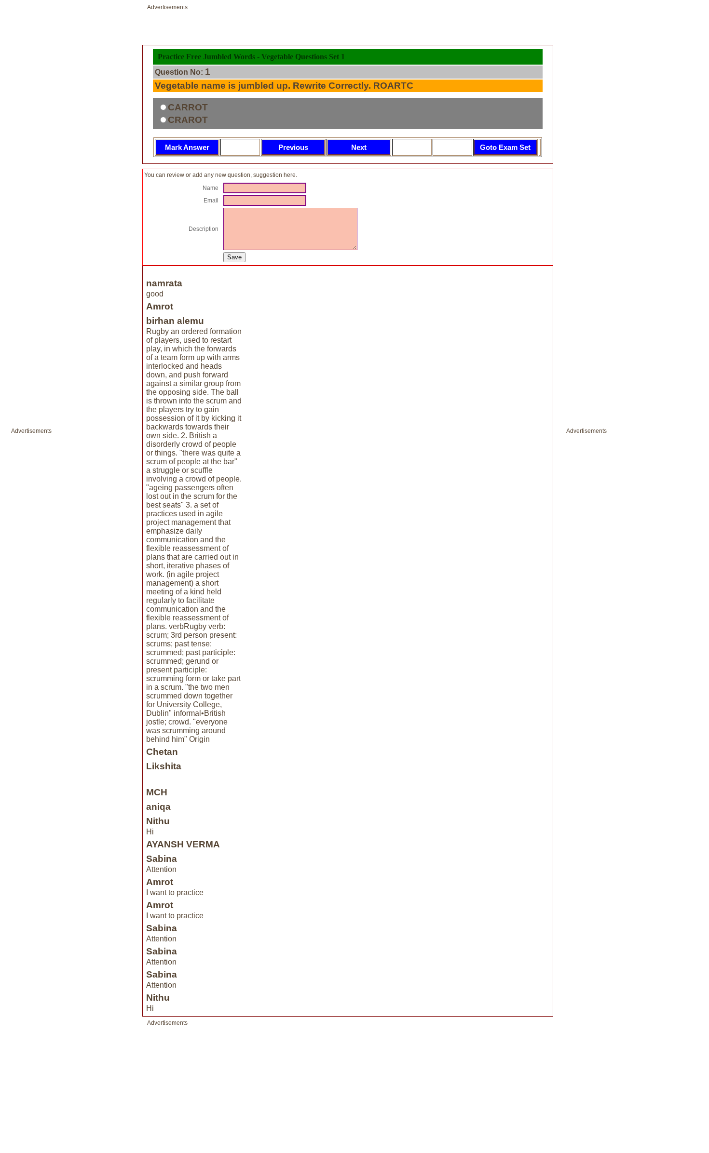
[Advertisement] (40, 582)
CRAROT (188, 120)
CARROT (188, 107)
